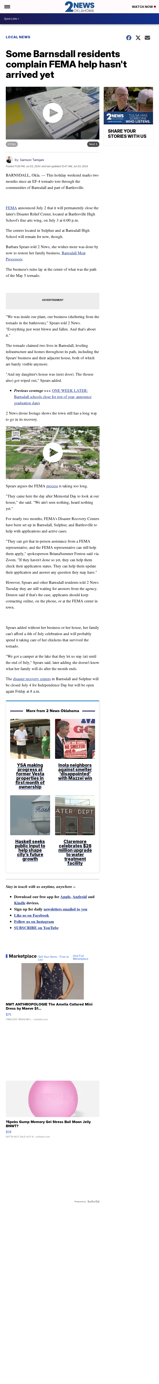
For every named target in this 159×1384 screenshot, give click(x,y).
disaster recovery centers (32, 678)
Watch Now (143, 7)
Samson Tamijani (32, 160)
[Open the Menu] (7, 6)
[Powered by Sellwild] (93, 1201)
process (52, 485)
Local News (18, 37)
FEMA (11, 207)
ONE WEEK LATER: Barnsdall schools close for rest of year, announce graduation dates (53, 396)
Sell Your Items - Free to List (53, 958)
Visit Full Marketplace (80, 957)
